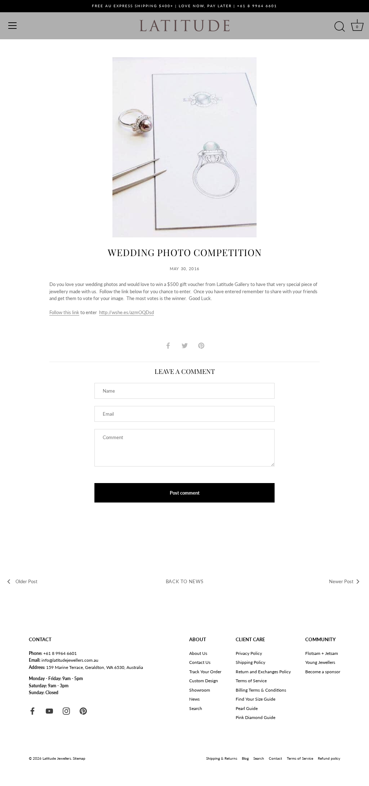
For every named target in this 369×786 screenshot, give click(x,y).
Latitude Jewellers (57, 758)
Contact (275, 758)
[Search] (339, 27)
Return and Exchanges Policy (263, 671)
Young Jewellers (320, 662)
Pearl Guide (247, 708)
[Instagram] (66, 710)
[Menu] (13, 26)
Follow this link (64, 312)
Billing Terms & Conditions (261, 690)
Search (195, 708)
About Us (198, 653)
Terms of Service (251, 680)
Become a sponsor (322, 671)
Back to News (185, 581)
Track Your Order (205, 671)
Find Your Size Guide (255, 699)
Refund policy (329, 758)
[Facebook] (32, 710)
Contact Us (199, 662)
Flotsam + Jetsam (321, 653)
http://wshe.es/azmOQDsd (126, 312)
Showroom (199, 690)
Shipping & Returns (221, 758)
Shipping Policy (250, 662)
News (194, 699)
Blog (245, 758)
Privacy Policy (249, 653)
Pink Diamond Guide (255, 717)
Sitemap (79, 758)
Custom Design (203, 680)
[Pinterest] (83, 710)
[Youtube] (49, 710)
